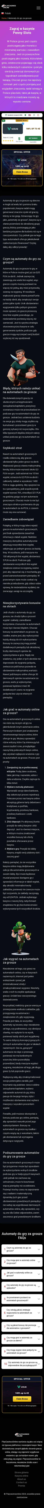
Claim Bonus (22, 172)
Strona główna (21, 1472)
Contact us (21, 1482)
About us (21, 1479)
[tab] (22, 1249)
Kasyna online (21, 1475)
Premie (21, 1485)
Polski (8, 13)
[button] (22, 167)
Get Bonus (33, 138)
